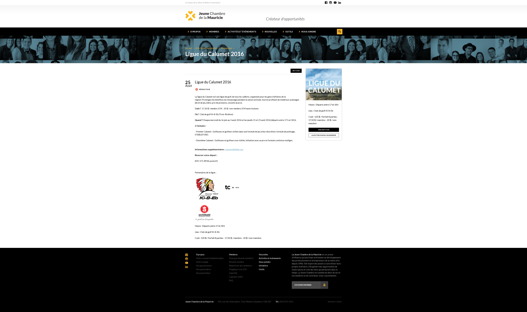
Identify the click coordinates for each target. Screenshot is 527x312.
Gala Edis (233, 273)
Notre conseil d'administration (210, 258)
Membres (214, 31)
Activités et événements (242, 31)
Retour (296, 71)
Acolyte (339, 302)
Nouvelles (271, 31)
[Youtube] (335, 2)
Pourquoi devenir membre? (241, 258)
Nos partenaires (203, 269)
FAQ (231, 280)
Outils (289, 31)
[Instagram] (330, 2)
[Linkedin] (339, 2)
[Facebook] (326, 2)
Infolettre (263, 265)
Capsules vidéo (236, 277)
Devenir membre (236, 262)
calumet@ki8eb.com (234, 149)
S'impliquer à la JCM (238, 269)
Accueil (188, 48)
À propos (195, 31)
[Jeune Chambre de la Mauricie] (205, 16)
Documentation (203, 273)
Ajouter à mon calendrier (324, 135)
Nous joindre (308, 31)
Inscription (323, 130)
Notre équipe (202, 262)
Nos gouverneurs (204, 265)
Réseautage (226, 48)
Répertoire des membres (240, 265)
